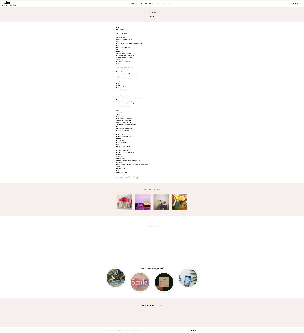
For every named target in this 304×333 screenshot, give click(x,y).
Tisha (6, 2)
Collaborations (161, 3)
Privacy (125, 330)
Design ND (118, 330)
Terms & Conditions (135, 330)
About (137, 3)
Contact (171, 3)
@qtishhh (159, 305)
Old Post (152, 16)
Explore (143, 3)
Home (132, 3)
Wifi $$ (151, 3)
